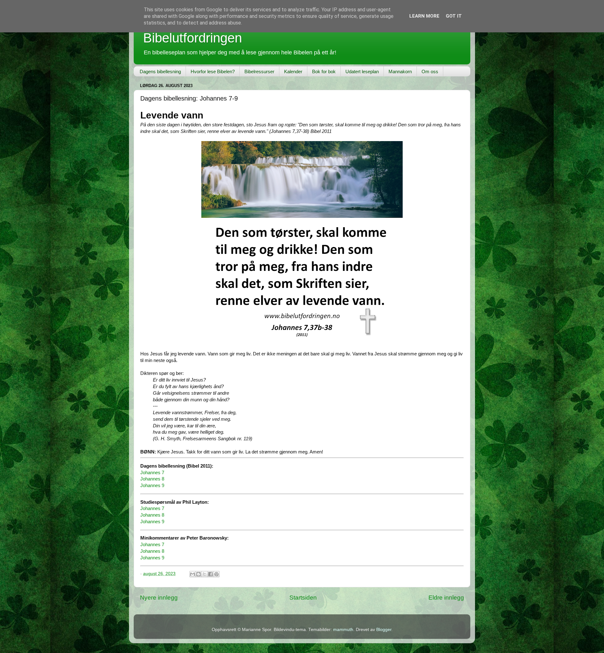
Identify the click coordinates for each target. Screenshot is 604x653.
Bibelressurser (259, 71)
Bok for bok (324, 71)
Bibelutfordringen (192, 37)
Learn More (424, 16)
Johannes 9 (152, 485)
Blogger (383, 629)
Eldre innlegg (446, 597)
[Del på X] (204, 574)
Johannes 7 (152, 472)
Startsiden (303, 597)
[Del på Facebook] (210, 574)
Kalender (293, 71)
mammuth (343, 629)
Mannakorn (400, 71)
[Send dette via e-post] (192, 574)
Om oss (430, 71)
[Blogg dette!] (198, 574)
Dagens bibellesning (160, 71)
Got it (454, 16)
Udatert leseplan (362, 71)
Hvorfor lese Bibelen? (213, 71)
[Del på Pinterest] (216, 574)
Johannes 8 (152, 478)
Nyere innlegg (159, 597)
